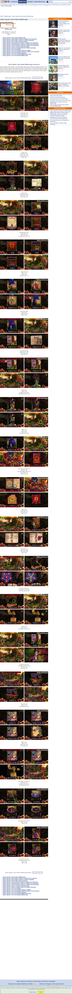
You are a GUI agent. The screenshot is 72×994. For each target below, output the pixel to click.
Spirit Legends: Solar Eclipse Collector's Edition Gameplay (18, 40)
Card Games (63, 4)
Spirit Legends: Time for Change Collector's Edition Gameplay (19, 47)
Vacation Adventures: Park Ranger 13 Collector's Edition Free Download (64, 84)
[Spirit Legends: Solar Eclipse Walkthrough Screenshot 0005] (24, 254)
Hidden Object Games (14, 4)
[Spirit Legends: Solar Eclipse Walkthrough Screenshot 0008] (24, 373)
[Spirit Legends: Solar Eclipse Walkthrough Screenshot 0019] (24, 803)
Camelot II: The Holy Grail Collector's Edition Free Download (64, 49)
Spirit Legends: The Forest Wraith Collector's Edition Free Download (21, 51)
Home (18, 981)
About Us (23, 981)
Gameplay (30, 1)
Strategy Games (47, 4)
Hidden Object (61, 26)
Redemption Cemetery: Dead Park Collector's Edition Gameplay (58, 115)
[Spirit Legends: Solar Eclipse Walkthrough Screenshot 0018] (24, 764)
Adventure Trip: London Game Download (60, 100)
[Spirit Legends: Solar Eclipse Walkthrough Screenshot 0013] (24, 571)
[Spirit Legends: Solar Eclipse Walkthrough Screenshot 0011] (24, 492)
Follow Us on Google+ (45, 984)
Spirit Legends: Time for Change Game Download (16, 46)
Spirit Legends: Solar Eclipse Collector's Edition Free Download (20, 39)
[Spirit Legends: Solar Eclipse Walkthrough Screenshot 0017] (24, 725)
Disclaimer (52, 981)
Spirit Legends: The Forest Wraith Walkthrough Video (17, 54)
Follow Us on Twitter (27, 984)
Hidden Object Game (39, 1)
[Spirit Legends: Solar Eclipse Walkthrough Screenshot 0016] (24, 687)
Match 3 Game (61, 77)
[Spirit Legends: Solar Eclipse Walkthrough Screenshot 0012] (24, 531)
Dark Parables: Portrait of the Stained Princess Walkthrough (59, 105)
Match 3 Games (25, 4)
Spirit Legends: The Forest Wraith (12, 49)
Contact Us (30, 981)
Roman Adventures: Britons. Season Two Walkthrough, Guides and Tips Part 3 (60, 112)
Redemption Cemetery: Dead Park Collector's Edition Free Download (58, 118)
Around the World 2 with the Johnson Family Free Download (64, 58)
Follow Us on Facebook (14, 984)
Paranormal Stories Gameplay (57, 97)
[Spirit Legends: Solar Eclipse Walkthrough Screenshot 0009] (24, 412)
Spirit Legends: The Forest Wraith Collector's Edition (17, 50)
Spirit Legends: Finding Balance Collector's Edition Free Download (20, 44)
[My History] (47, 2)
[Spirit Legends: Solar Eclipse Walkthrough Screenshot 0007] (24, 333)
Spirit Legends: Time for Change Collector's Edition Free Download (21, 45)
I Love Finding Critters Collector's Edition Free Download (63, 67)
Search (69, 1)
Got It (41, 992)
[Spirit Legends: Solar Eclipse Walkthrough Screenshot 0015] (24, 647)
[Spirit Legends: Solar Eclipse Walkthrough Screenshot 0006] (24, 294)
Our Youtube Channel (58, 984)
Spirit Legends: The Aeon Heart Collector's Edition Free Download (20, 42)
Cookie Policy (32, 992)
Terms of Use (45, 981)
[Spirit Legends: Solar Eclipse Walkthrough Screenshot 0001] (24, 96)
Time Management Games (36, 4)
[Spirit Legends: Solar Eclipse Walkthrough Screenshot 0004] (24, 215)
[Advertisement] (36, 12)
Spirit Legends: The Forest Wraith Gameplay (14, 53)
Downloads (14, 1)
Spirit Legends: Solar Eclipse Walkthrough (14, 37)
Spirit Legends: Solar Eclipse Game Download (15, 41)
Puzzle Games (56, 4)
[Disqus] (24, 919)
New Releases (4, 4)
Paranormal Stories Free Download (59, 98)
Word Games (8, 6)
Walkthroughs (22, 1)
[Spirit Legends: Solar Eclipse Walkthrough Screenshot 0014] (24, 609)
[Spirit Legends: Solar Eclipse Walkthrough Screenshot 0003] (24, 176)
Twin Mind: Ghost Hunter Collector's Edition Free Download (64, 31)
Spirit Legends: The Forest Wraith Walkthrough (15, 55)
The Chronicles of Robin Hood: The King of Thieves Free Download (61, 95)
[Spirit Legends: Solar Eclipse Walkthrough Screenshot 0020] (24, 842)
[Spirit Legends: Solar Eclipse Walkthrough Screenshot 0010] (24, 451)
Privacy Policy (37, 981)
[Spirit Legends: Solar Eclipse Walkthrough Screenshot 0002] (24, 135)
